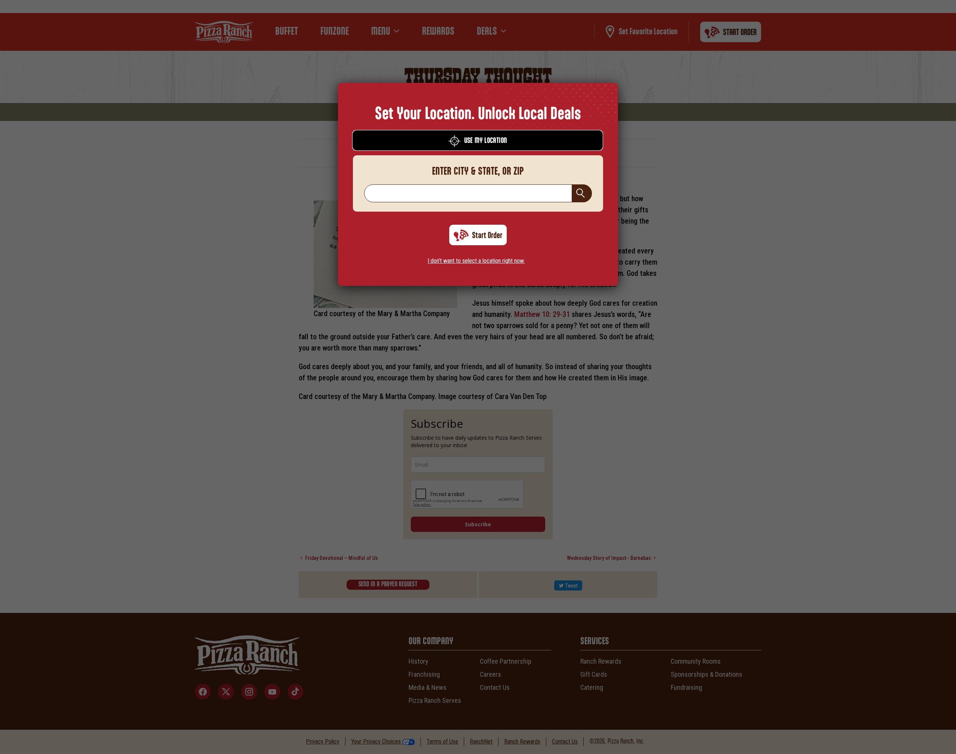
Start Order (487, 235)
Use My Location (485, 140)
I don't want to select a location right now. (476, 260)
